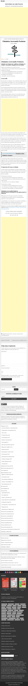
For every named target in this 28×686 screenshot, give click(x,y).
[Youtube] (12, 572)
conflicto (24, 605)
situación (21, 618)
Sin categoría (4, 486)
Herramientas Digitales (7, 479)
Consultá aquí (13, 598)
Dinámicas (3, 426)
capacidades (17, 604)
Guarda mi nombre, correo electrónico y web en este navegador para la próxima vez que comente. (12, 376)
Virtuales (4, 463)
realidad (13, 616)
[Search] (22, 572)
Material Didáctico (5, 472)
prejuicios (9, 616)
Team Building (4, 488)
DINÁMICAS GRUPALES (14, 4)
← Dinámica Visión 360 (5, 340)
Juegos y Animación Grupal (7, 542)
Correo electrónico (5, 367)
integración (4, 612)
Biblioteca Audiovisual (6, 474)
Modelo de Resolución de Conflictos (8, 636)
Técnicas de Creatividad (6, 516)
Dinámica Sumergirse (5, 625)
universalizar (17, 619)
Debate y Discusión (8, 39)
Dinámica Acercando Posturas (14, 41)
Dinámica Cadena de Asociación (7, 641)
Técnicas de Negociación (6, 518)
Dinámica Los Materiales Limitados (8, 630)
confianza (19, 605)
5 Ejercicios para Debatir (6, 638)
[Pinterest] (8, 572)
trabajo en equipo (10, 619)
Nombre (3, 365)
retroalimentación (5, 208)
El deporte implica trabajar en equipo (9, 643)
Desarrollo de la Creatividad (8, 499)
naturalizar (9, 613)
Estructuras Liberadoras (6, 468)
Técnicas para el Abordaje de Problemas (9, 529)
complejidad (9, 605)
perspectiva (4, 616)
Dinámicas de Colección (6, 466)
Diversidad (14, 39)
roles (18, 618)
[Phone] (18, 572)
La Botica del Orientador (6, 567)
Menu (3, 1)
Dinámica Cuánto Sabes (6, 633)
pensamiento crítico (11, 615)
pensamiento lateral (20, 615)
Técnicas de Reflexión (5, 522)
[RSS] (20, 572)
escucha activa (23, 207)
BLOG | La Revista (4, 538)
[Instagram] (10, 572)
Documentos (4, 476)
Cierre (3, 432)
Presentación (4, 454)
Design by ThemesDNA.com (14, 684)
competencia (4, 605)
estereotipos (10, 610)
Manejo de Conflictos (20, 39)
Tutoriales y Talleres (5, 531)
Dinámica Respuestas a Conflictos (8, 649)
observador (19, 613)
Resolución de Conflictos (7, 509)
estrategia (16, 610)
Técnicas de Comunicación (6, 513)
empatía (18, 608)
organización (4, 615)
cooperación (8, 607)
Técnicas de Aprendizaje (6, 511)
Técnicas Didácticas (5, 524)
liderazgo (14, 612)
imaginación (21, 610)
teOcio (2, 562)
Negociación (4, 449)
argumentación (12, 207)
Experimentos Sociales (6, 544)
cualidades (24, 607)
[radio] (10, 215)
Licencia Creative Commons (16, 406)
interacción (9, 612)
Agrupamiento (5, 492)
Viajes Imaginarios (6, 461)
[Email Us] (16, 572)
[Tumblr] (14, 572)
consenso (18, 207)
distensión (9, 608)
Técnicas (3, 490)
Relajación (4, 506)
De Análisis (4, 495)
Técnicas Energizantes (6, 527)
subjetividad (4, 619)
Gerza (2, 560)
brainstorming (11, 604)
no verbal (14, 613)
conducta (14, 605)
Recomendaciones (5, 484)
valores (22, 619)
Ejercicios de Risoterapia (7, 444)
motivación (4, 613)
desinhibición (4, 608)
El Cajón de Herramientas (6, 553)
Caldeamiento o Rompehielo (7, 430)
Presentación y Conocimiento (8, 504)
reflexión (17, 616)
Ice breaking (3, 470)
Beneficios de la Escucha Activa (7, 628)
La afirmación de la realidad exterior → (20, 340)
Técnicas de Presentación (6, 520)
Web (2, 371)
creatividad (14, 607)
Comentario (4, 351)
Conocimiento (5, 437)
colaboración (22, 604)
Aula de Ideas (4, 564)
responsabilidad (4, 618)
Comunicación (5, 435)
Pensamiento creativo (6, 451)
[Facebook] (6, 572)
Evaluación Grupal (5, 502)
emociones (14, 608)
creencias (19, 607)
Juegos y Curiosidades (6, 481)
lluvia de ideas (19, 612)
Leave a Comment (14, 43)
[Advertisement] (14, 21)
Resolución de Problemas (7, 456)
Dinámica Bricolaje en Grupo (7, 646)
